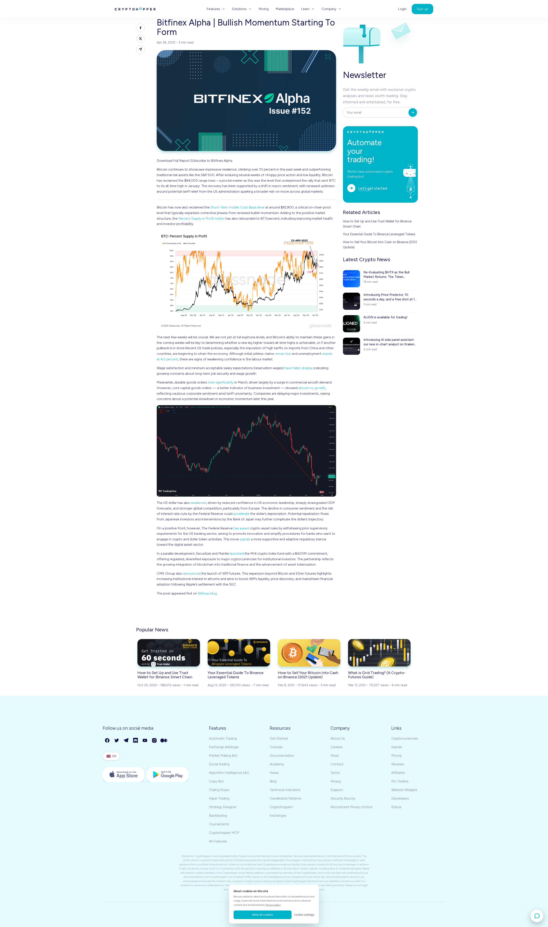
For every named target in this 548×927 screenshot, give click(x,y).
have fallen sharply (298, 368)
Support (337, 790)
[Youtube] (145, 740)
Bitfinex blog (207, 593)
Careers (336, 747)
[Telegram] (126, 740)
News (274, 773)
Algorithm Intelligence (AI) (229, 773)
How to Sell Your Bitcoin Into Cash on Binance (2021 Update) (380, 244)
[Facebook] (107, 740)
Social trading (219, 764)
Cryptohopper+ (281, 807)
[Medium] (164, 740)
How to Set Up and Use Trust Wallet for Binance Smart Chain (377, 223)
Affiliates (398, 773)
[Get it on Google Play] (167, 774)
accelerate (241, 514)
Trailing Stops (219, 790)
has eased (241, 528)
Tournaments (219, 824)
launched (237, 553)
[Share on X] (140, 38)
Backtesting (218, 815)
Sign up (422, 9)
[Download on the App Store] (123, 774)
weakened (198, 503)
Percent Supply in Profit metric (201, 218)
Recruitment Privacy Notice (351, 807)
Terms (335, 773)
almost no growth (311, 388)
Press (335, 755)
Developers (400, 798)
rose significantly (221, 382)
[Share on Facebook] (140, 28)
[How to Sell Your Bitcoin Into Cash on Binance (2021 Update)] (309, 652)
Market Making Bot (223, 755)
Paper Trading (219, 798)
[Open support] (536, 915)
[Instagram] (154, 740)
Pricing (264, 9)
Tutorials (276, 747)
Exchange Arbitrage (224, 747)
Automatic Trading (223, 738)
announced (191, 573)
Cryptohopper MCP (224, 833)
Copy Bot (216, 781)
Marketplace (284, 9)
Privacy (336, 781)
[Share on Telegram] (140, 49)
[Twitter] (117, 740)
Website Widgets (404, 790)
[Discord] (135, 740)
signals (245, 539)
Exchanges (278, 815)
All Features (218, 841)
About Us (338, 738)
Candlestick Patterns (285, 798)
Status (396, 807)
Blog (273, 781)
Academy (277, 764)
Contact (337, 764)
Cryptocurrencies (404, 738)
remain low (283, 354)
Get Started (279, 738)
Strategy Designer (223, 807)
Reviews (397, 764)
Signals (396, 747)
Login (402, 9)
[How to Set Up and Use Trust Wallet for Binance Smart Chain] (168, 652)
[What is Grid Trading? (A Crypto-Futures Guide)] (379, 652)
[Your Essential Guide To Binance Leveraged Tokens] (239, 652)
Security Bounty (343, 798)
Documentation (282, 755)
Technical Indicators (285, 790)
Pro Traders (399, 781)
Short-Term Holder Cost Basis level (237, 207)
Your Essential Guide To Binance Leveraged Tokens (379, 234)
